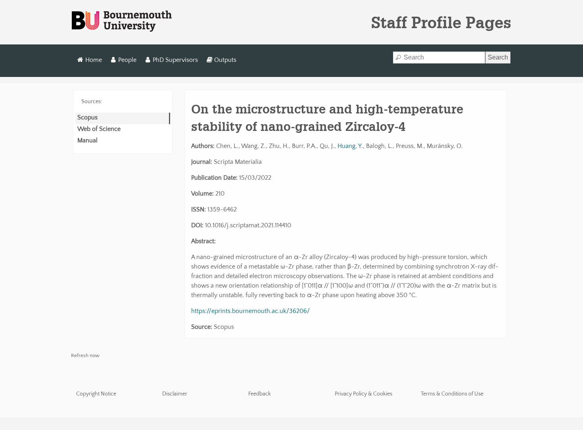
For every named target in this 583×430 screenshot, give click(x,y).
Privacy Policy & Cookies (363, 394)
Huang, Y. (350, 146)
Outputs (225, 59)
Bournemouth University (122, 21)
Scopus (87, 117)
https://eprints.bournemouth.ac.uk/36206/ (250, 311)
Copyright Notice (96, 394)
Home (93, 59)
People (127, 59)
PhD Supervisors (175, 59)
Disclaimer (174, 394)
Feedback (259, 394)
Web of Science (99, 128)
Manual (87, 140)
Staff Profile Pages (441, 22)
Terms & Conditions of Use (452, 394)
